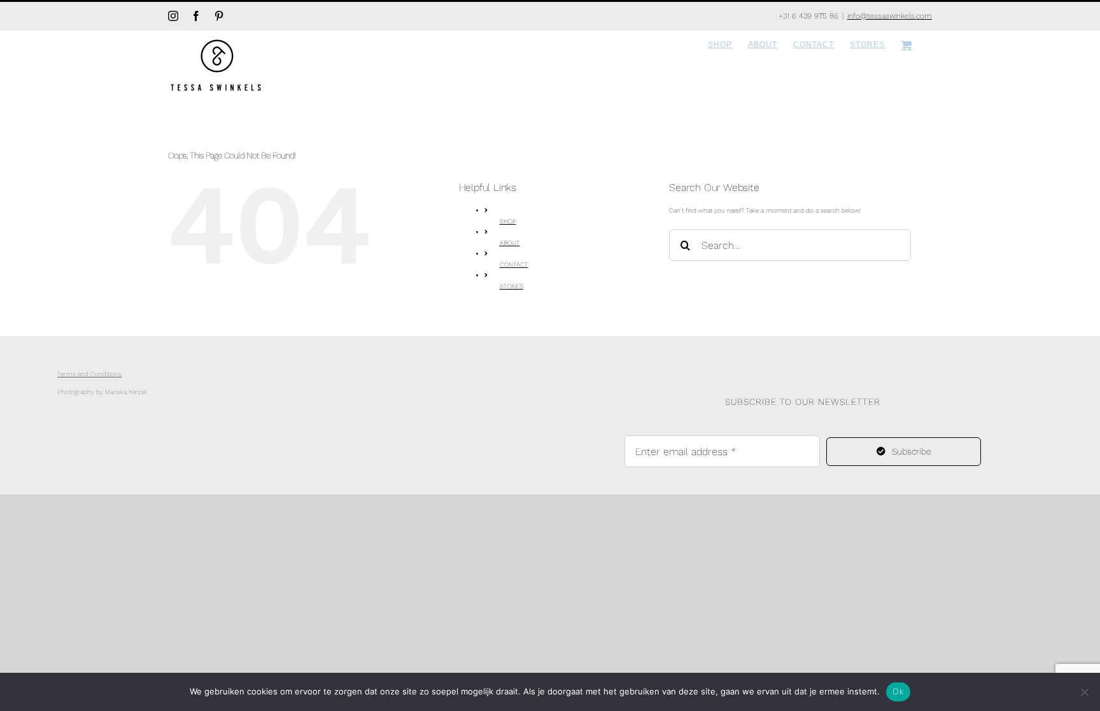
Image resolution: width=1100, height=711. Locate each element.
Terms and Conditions (89, 373)
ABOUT (510, 242)
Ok (898, 691)
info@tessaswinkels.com (889, 15)
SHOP (508, 221)
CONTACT (514, 264)
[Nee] (1084, 692)
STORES (511, 286)
